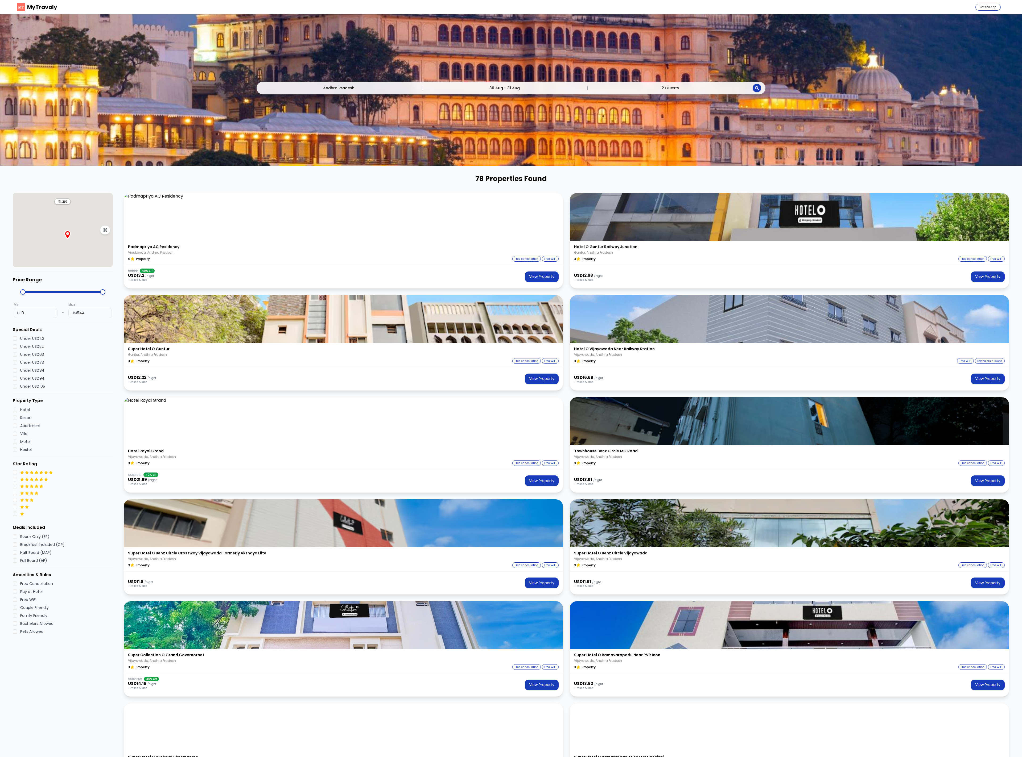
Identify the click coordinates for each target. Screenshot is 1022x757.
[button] (62, 201)
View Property (541, 276)
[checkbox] (15, 339)
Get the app (988, 7)
